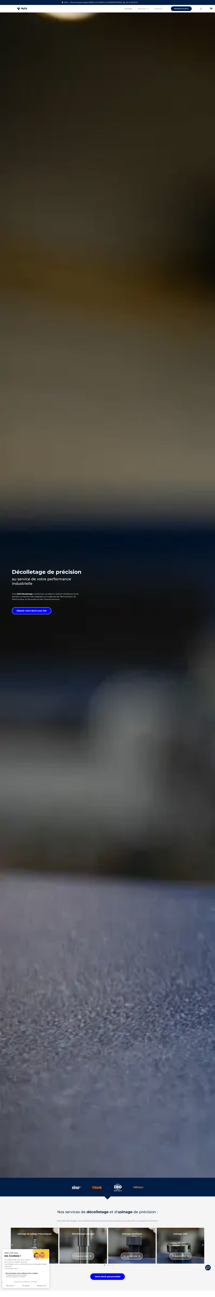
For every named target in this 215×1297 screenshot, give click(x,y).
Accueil (128, 9)
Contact (158, 9)
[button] (12, 1245)
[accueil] (22, 9)
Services (142, 9)
